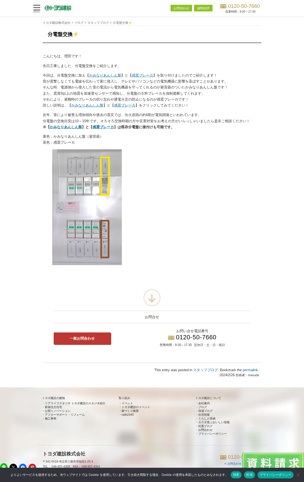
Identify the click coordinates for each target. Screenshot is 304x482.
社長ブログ (205, 426)
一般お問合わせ (82, 338)
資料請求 (203, 8)
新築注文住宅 (53, 407)
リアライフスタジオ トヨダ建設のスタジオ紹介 (75, 403)
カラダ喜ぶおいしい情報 (214, 422)
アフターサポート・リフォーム (65, 414)
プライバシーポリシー (212, 433)
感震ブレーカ (142, 75)
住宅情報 (204, 414)
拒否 (249, 475)
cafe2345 (128, 414)
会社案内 (204, 403)
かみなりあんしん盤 (105, 75)
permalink (250, 370)
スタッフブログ (205, 370)
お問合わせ (181, 8)
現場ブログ (205, 411)
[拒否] (298, 474)
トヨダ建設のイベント (136, 407)
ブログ (202, 407)
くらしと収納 (206, 418)
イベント (127, 403)
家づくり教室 (130, 411)
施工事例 (50, 418)
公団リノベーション (58, 411)
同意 (236, 475)
